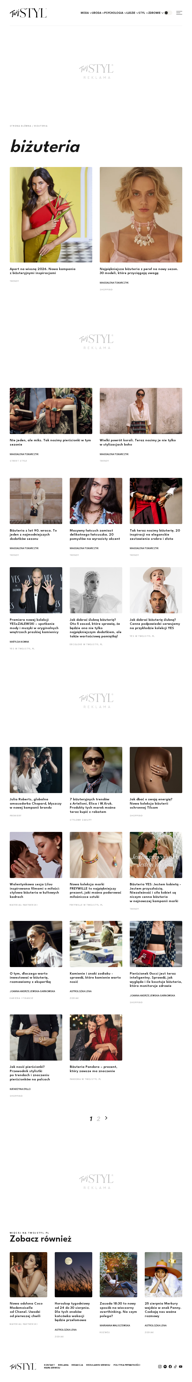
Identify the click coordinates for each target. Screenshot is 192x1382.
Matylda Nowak (19, 642)
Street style (18, 461)
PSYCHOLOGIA (113, 13)
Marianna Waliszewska (115, 1325)
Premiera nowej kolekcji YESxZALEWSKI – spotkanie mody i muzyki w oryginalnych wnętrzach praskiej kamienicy (34, 626)
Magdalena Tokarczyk (114, 283)
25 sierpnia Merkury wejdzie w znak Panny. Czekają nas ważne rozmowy (163, 1310)
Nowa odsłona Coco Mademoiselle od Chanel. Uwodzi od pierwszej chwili (26, 1310)
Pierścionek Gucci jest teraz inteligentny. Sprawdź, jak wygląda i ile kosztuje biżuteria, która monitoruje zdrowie (156, 980)
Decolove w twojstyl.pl (86, 644)
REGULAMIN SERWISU (98, 1365)
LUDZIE (130, 13)
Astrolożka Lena (81, 991)
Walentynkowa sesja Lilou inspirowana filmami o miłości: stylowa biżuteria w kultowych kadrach (35, 891)
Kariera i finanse (22, 998)
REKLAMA (63, 1365)
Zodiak (74, 998)
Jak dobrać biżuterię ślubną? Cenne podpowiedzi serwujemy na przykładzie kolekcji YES (155, 624)
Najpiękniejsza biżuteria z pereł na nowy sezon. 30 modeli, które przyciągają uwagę (139, 271)
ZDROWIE (154, 13)
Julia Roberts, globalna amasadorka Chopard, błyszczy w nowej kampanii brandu (36, 803)
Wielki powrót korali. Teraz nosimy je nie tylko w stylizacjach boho (138, 442)
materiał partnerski (24, 905)
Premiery (16, 816)
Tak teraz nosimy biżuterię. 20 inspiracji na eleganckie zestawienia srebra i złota (155, 535)
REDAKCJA (77, 1365)
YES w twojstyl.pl (22, 649)
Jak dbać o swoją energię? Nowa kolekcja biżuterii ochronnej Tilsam (151, 803)
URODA (96, 13)
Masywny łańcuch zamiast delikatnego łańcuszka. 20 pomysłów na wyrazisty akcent (95, 535)
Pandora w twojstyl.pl (85, 1079)
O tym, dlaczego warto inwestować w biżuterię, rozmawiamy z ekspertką (30, 978)
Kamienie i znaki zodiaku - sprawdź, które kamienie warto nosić (95, 978)
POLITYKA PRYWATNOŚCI (127, 1365)
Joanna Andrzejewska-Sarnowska (32, 991)
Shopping (106, 290)
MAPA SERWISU (52, 1368)
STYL (141, 13)
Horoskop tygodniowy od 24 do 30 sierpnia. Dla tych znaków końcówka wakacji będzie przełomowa (72, 1312)
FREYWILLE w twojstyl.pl (86, 905)
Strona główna (20, 126)
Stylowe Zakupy (81, 820)
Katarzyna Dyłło (20, 1089)
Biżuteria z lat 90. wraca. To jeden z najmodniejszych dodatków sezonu (33, 535)
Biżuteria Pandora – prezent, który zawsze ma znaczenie (93, 1069)
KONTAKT (49, 1365)
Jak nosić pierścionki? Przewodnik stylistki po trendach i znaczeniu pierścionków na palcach (30, 1073)
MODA (85, 13)
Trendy (14, 281)
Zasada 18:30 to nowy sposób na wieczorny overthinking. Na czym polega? (118, 1310)
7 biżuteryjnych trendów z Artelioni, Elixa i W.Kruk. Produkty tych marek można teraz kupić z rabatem (93, 806)
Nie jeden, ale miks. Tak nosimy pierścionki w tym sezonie (50, 442)
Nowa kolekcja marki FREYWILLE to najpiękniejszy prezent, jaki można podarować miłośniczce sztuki (95, 891)
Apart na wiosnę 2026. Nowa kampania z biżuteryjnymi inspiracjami (43, 271)
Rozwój (105, 1332)
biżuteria (41, 126)
